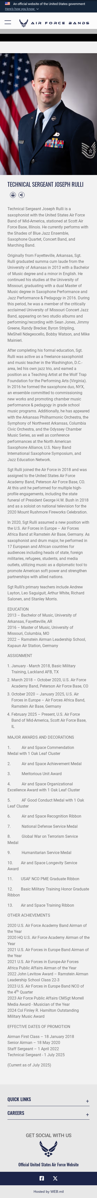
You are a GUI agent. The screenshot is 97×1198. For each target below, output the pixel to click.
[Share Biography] (21, 195)
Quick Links (19, 1099)
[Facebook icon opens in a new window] (42, 1178)
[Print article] (13, 195)
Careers (15, 1112)
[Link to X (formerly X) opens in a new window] (55, 1178)
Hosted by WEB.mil (49, 1192)
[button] (22, 8)
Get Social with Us (48, 1135)
